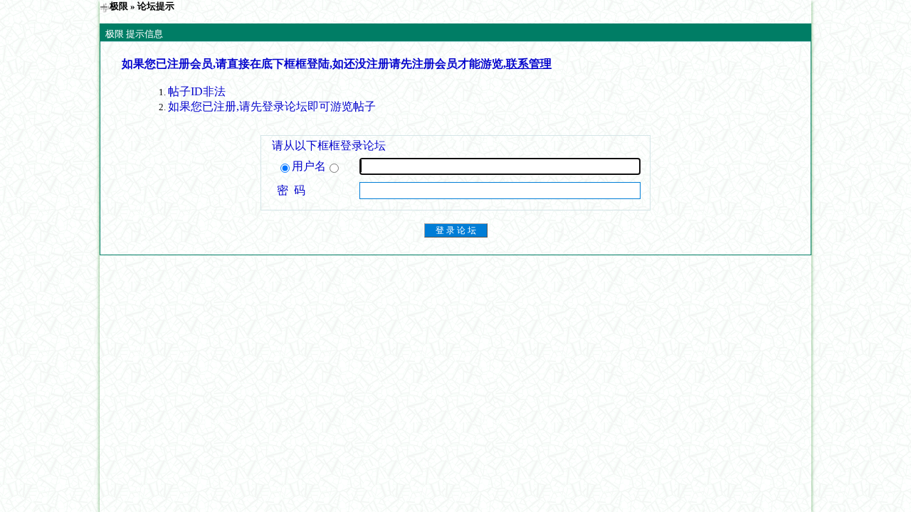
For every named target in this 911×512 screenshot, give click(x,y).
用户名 (309, 166)
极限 (119, 6)
